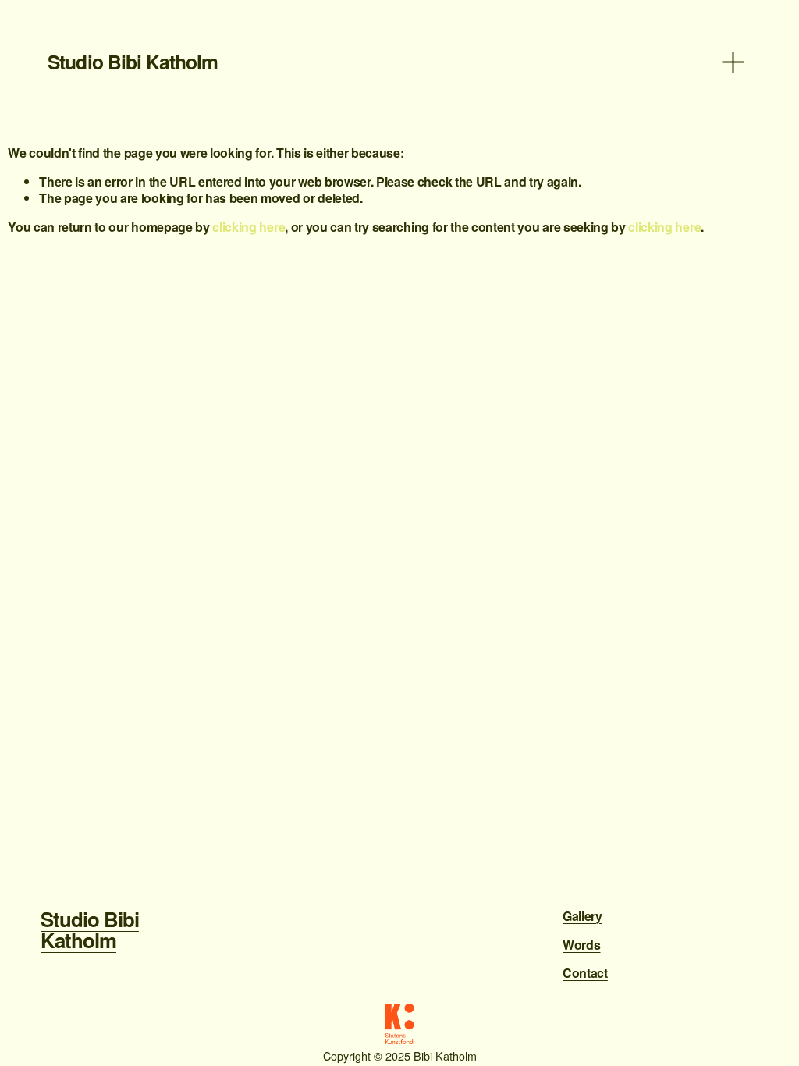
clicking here (248, 227)
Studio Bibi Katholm (132, 62)
